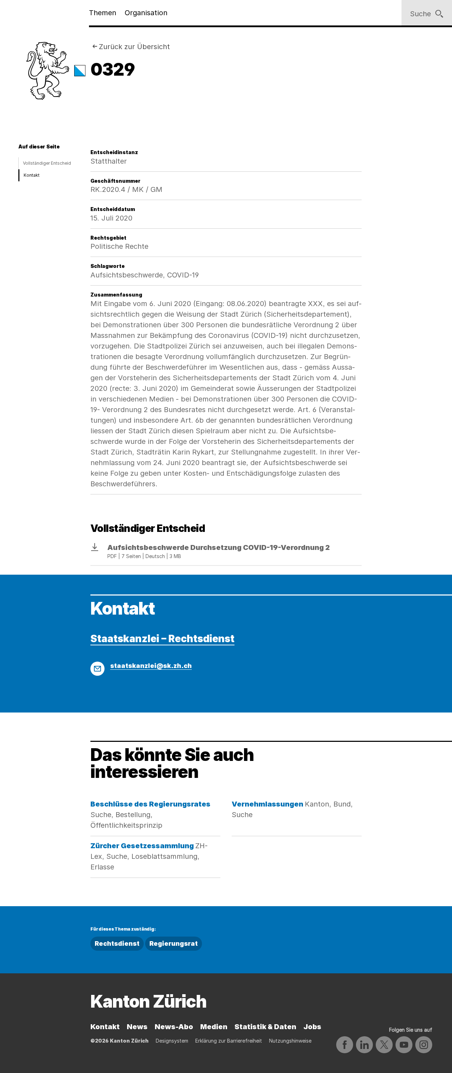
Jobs (312, 1026)
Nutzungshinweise (290, 1041)
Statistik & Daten (265, 1026)
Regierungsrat (173, 943)
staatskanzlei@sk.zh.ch (151, 665)
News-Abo (174, 1026)
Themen (102, 12)
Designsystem (172, 1041)
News (137, 1026)
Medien (213, 1026)
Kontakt (32, 175)
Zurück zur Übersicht (134, 46)
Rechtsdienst (117, 943)
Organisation (146, 12)
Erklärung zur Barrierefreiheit (228, 1041)
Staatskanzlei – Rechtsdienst (162, 639)
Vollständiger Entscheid (47, 163)
